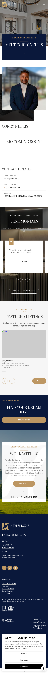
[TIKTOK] (15, 566)
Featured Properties (9, 581)
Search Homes (7, 589)
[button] (24, 482)
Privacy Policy (37, 626)
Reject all (24, 654)
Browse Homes (24, 418)
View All (39, 379)
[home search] (38, 4)
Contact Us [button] (6, 592)
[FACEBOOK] (4, 566)
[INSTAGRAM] (9, 566)
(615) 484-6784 (13, 187)
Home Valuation (8, 586)
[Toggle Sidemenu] (43, 4)
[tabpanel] (24, 347)
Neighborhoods (7, 584)
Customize (24, 660)
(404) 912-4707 (30, 495)
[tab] (4, 369)
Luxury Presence (39, 620)
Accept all (24, 666)
